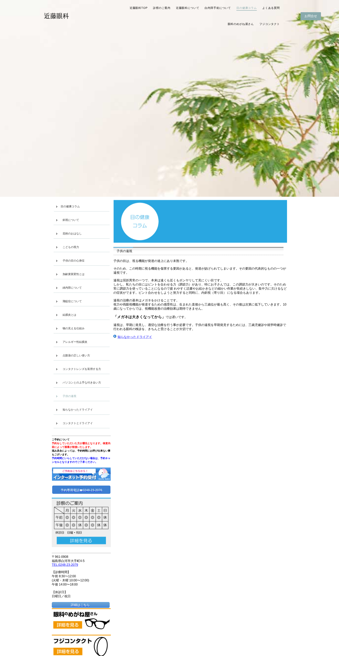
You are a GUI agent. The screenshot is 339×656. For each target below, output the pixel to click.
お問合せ (311, 16)
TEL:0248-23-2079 (65, 564)
